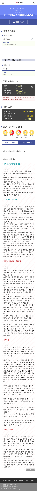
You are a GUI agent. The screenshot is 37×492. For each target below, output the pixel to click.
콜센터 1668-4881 (6, 480)
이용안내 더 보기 (30, 470)
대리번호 (33, 480)
